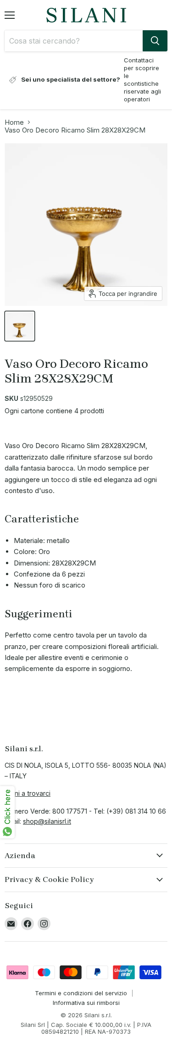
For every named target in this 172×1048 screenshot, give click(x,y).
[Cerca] (155, 40)
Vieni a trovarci (27, 793)
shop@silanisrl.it (47, 821)
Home (14, 122)
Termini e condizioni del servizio (81, 993)
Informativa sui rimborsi (86, 1002)
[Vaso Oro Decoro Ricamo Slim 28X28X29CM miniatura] (19, 326)
